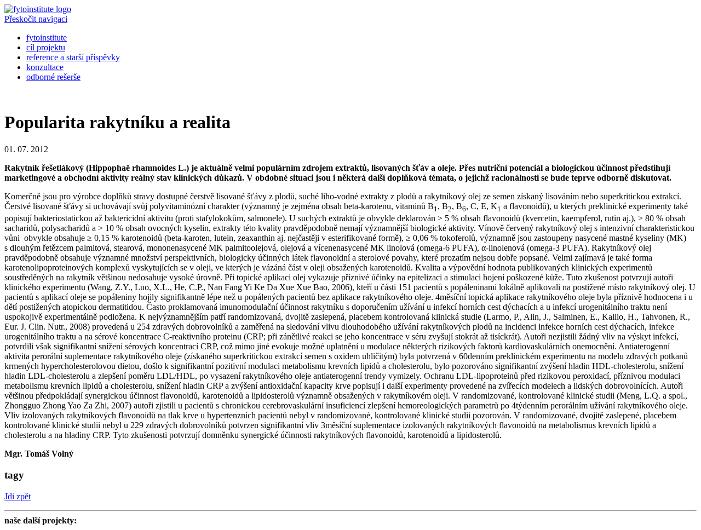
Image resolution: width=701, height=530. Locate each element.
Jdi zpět (17, 496)
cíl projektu (45, 47)
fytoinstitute (46, 37)
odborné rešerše (53, 77)
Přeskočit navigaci (35, 19)
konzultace (45, 67)
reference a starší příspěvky (73, 57)
